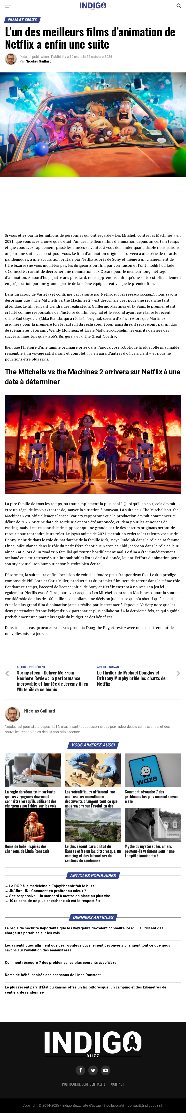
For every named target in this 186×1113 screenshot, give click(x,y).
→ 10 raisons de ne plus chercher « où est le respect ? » (52, 901)
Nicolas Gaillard (39, 61)
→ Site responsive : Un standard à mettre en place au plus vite (57, 896)
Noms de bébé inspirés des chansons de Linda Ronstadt (53, 975)
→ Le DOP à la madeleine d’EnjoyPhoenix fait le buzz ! (50, 886)
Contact (117, 1084)
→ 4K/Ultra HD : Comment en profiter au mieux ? (45, 891)
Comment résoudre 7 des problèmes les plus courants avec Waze (60, 963)
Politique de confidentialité (83, 1084)
